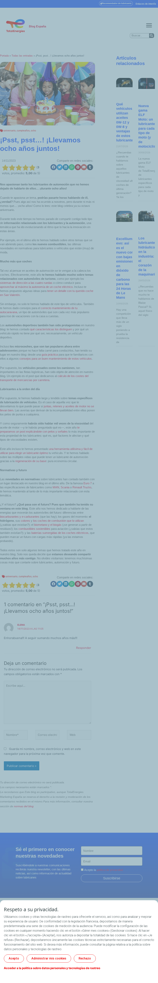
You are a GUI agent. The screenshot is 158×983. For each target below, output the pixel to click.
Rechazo (85, 958)
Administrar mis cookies (48, 958)
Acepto (14, 958)
